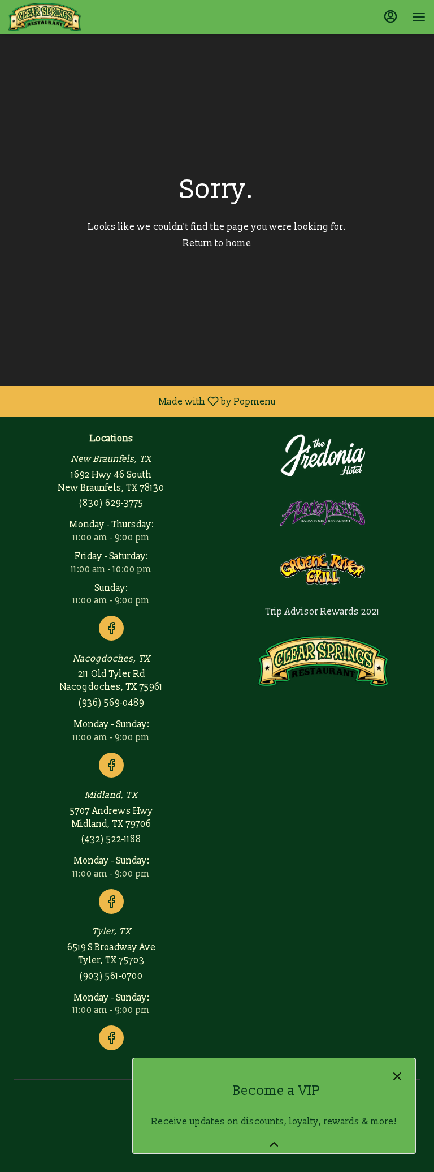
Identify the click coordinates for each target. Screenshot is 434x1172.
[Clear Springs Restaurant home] (59, 17)
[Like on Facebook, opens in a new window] (111, 642)
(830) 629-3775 (111, 503)
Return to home (217, 243)
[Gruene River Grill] (322, 568)
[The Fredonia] (322, 454)
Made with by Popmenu (142, 401)
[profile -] (390, 16)
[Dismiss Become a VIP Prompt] (397, 1076)
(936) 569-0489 (111, 703)
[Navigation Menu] (418, 17)
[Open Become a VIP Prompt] (274, 1144)
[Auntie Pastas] (322, 512)
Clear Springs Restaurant (322, 661)
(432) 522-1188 (111, 839)
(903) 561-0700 (111, 976)
